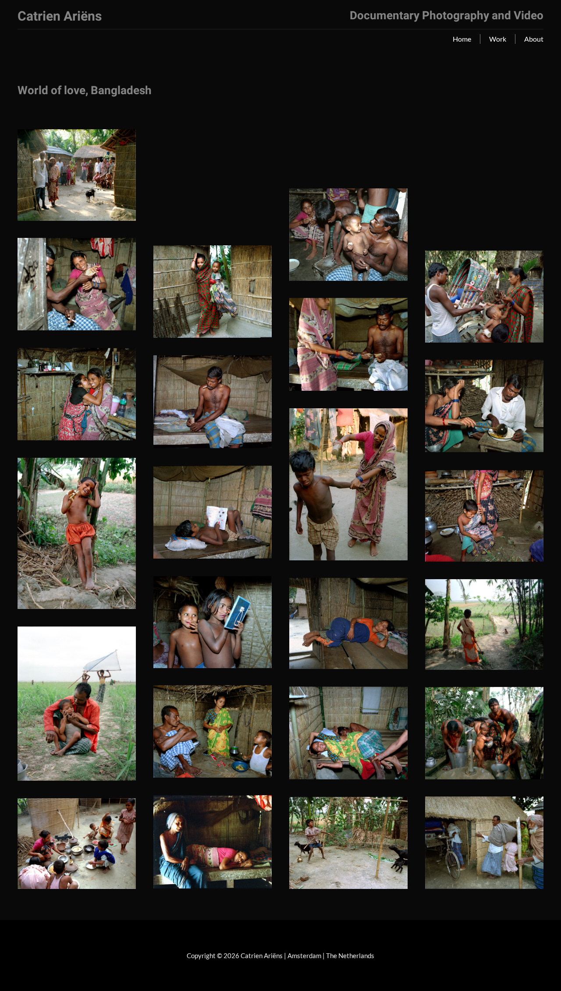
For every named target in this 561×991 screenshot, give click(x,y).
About (533, 39)
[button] (77, 175)
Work (497, 39)
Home (462, 39)
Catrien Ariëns (60, 16)
